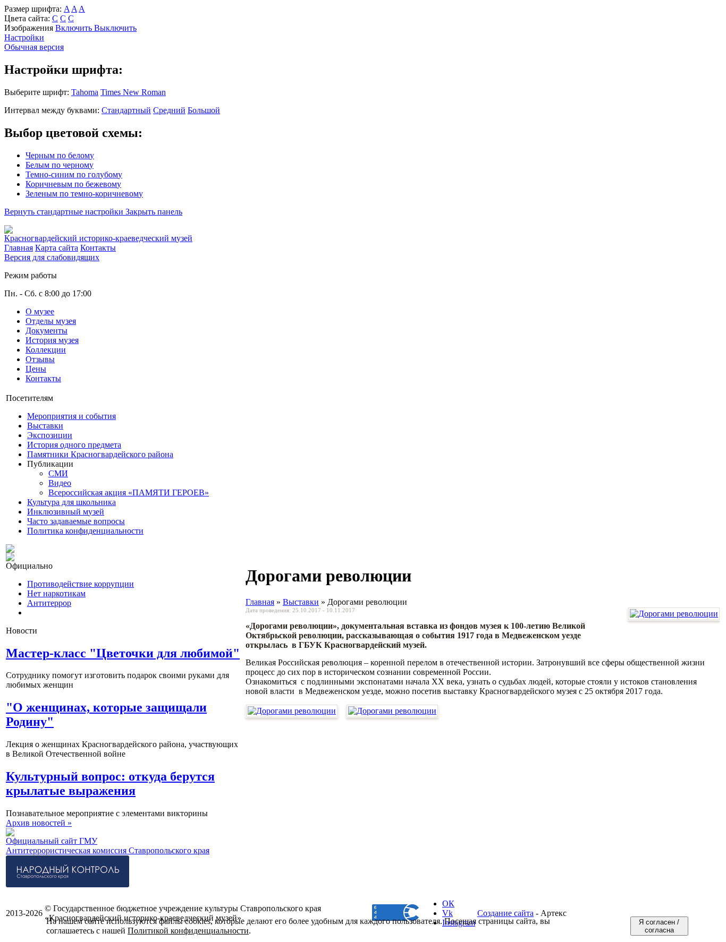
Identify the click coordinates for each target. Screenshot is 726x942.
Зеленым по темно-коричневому (84, 193)
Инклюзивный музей (65, 511)
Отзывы (40, 359)
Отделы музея (51, 321)
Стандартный (126, 110)
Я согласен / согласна (659, 926)
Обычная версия (34, 47)
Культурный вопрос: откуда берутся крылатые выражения (110, 783)
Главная (260, 601)
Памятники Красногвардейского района (100, 454)
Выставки (45, 425)
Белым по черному (60, 164)
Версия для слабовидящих (51, 257)
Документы (46, 330)
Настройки (24, 37)
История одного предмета (74, 444)
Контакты (43, 378)
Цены (36, 368)
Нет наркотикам (56, 593)
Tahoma (84, 92)
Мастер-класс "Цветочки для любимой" (123, 653)
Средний (169, 110)
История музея (52, 340)
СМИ (58, 473)
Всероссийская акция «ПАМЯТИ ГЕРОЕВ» (128, 492)
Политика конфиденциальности (85, 530)
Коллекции (46, 349)
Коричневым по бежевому (73, 184)
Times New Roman (133, 92)
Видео (59, 482)
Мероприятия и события (71, 416)
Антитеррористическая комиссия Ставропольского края (107, 850)
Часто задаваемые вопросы (76, 521)
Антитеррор (49, 602)
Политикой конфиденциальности (188, 930)
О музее (40, 311)
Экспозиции (49, 435)
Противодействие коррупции (80, 583)
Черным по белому (60, 155)
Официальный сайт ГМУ (51, 840)
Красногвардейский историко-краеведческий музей (98, 238)
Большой (204, 110)
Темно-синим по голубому (74, 174)
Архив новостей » (39, 822)
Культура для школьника (71, 502)
